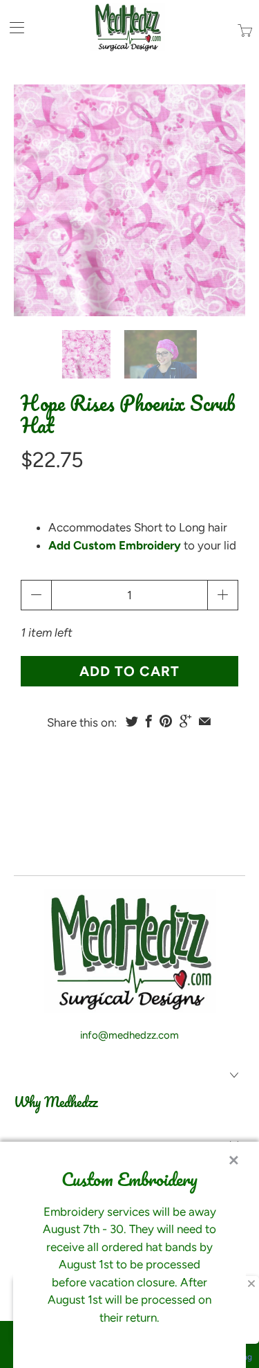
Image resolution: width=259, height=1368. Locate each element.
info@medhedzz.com (129, 1035)
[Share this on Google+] (185, 721)
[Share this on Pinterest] (165, 721)
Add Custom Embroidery (114, 545)
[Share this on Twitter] (132, 721)
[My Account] (12, 27)
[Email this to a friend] (205, 721)
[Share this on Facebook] (149, 721)
